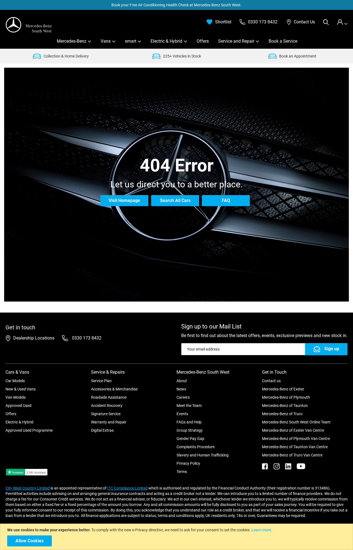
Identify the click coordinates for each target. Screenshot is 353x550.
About (181, 381)
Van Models (16, 397)
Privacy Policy (188, 463)
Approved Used (18, 405)
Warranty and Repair (108, 422)
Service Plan (101, 381)
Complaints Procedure (195, 447)
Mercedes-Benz (71, 41)
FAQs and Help (189, 422)
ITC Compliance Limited (127, 488)
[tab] (342, 22)
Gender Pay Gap (190, 438)
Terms (181, 471)
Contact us (271, 381)
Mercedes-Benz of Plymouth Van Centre (296, 438)
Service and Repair (236, 41)
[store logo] (29, 24)
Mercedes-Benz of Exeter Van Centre (293, 430)
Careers (183, 397)
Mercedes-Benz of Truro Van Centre (292, 455)
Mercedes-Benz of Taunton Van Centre (295, 447)
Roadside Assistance (109, 397)
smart (130, 41)
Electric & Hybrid (166, 41)
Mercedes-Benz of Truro (282, 414)
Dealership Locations (33, 338)
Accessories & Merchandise (114, 389)
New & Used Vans (21, 389)
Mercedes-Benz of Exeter (283, 389)
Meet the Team (189, 405)
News (181, 389)
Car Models (15, 381)
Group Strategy (189, 430)
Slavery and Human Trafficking (202, 455)
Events (182, 414)
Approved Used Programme (29, 430)
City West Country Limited (28, 488)
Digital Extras (102, 430)
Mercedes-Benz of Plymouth (286, 397)
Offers (203, 41)
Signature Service (106, 414)
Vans (106, 41)
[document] (177, 536)
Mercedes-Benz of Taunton (285, 405)
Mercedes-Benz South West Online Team (296, 422)
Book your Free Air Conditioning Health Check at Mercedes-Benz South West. (176, 5)
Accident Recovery (106, 405)
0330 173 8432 (86, 338)
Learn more (261, 530)
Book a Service (283, 41)
